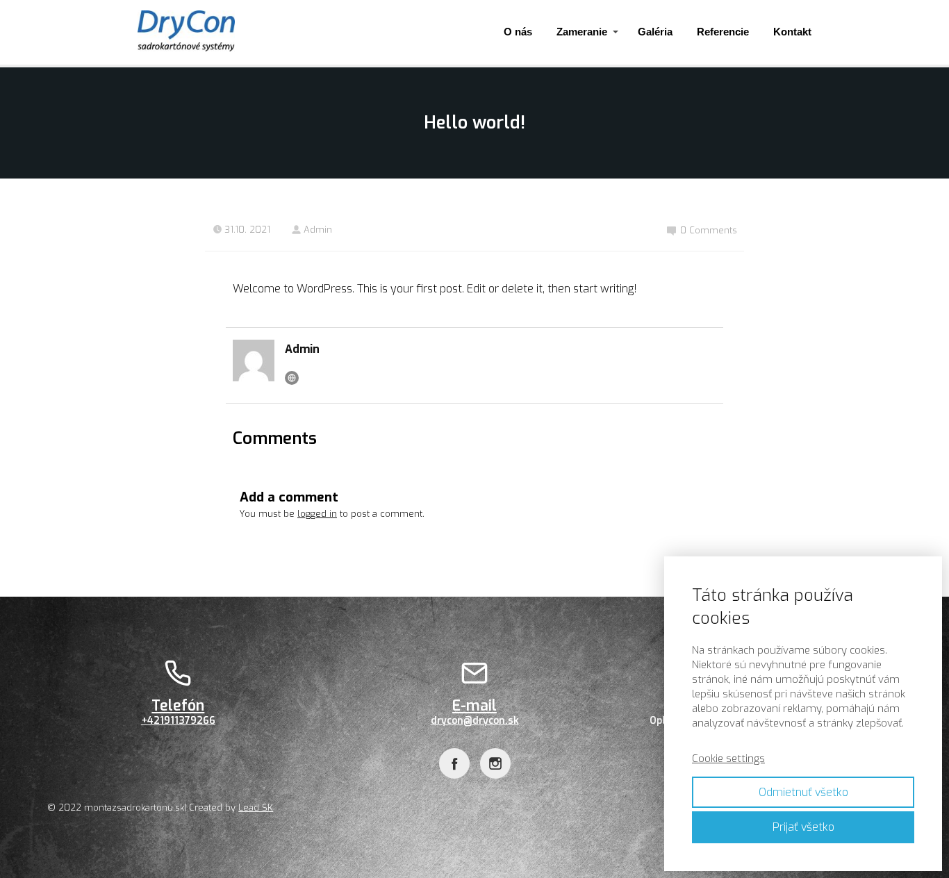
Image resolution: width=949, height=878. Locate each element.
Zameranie (581, 32)
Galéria (655, 32)
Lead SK (255, 807)
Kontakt (792, 32)
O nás (518, 32)
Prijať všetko (803, 827)
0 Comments (708, 230)
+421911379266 (178, 721)
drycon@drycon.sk (475, 721)
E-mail (474, 706)
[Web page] (292, 378)
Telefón (177, 706)
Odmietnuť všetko (803, 792)
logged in (317, 514)
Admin (318, 229)
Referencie (723, 32)
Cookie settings (728, 758)
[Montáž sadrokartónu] (186, 32)
